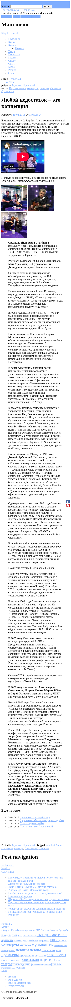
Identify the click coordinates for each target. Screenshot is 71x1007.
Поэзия (19, 48)
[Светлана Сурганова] (41, 210)
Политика (14, 54)
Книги (12, 45)
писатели (48, 950)
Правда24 (63, 930)
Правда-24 (15, 78)
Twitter (17, 16)
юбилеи (20, 967)
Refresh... (6, 923)
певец (12, 950)
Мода (11, 66)
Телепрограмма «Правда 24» (18, 9)
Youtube (35, 16)
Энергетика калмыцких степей (26, 883)
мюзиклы (58, 946)
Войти (12, 976)
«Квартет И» (7, 930)
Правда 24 (14, 38)
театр (58, 960)
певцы (35, 950)
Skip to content (9, 33)
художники (6, 968)
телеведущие (21, 964)
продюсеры (26, 955)
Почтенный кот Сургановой (36, 826)
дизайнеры (32, 940)
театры (6, 964)
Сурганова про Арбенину (35, 817)
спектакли (30, 959)
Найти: (5, 6)
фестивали (35, 964)
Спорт (12, 60)
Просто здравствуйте (32, 823)
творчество (47, 959)
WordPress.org (16, 985)
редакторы (40, 955)
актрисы (59, 934)
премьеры (10, 954)
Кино (11, 42)
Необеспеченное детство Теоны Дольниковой (35, 893)
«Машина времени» (24, 930)
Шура (20, 935)
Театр (11, 51)
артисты (7, 940)
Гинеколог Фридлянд (20, 896)
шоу (13, 968)
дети (25, 940)
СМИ (11, 63)
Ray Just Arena (17, 88)
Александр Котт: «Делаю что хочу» (29, 889)
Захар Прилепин (51, 930)
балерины (18, 940)
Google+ (26, 16)
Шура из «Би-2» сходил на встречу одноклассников (38, 899)
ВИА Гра (40, 930)
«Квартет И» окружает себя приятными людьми (36, 908)
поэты (58, 951)
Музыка (13, 57)
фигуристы (45, 964)
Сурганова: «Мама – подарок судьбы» (42, 820)
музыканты (43, 944)
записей (15, 979)
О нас (11, 73)
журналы (44, 940)
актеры (44, 934)
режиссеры (56, 954)
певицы (44, 88)
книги (63, 940)
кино (54, 939)
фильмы (56, 964)
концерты (32, 88)
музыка (25, 945)
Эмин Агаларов (29, 935)
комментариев (19, 982)
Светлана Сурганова (37, 848)
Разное (12, 69)
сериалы (17, 960)
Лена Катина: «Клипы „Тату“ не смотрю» (32, 886)
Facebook (6, 16)
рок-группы (7, 960)
